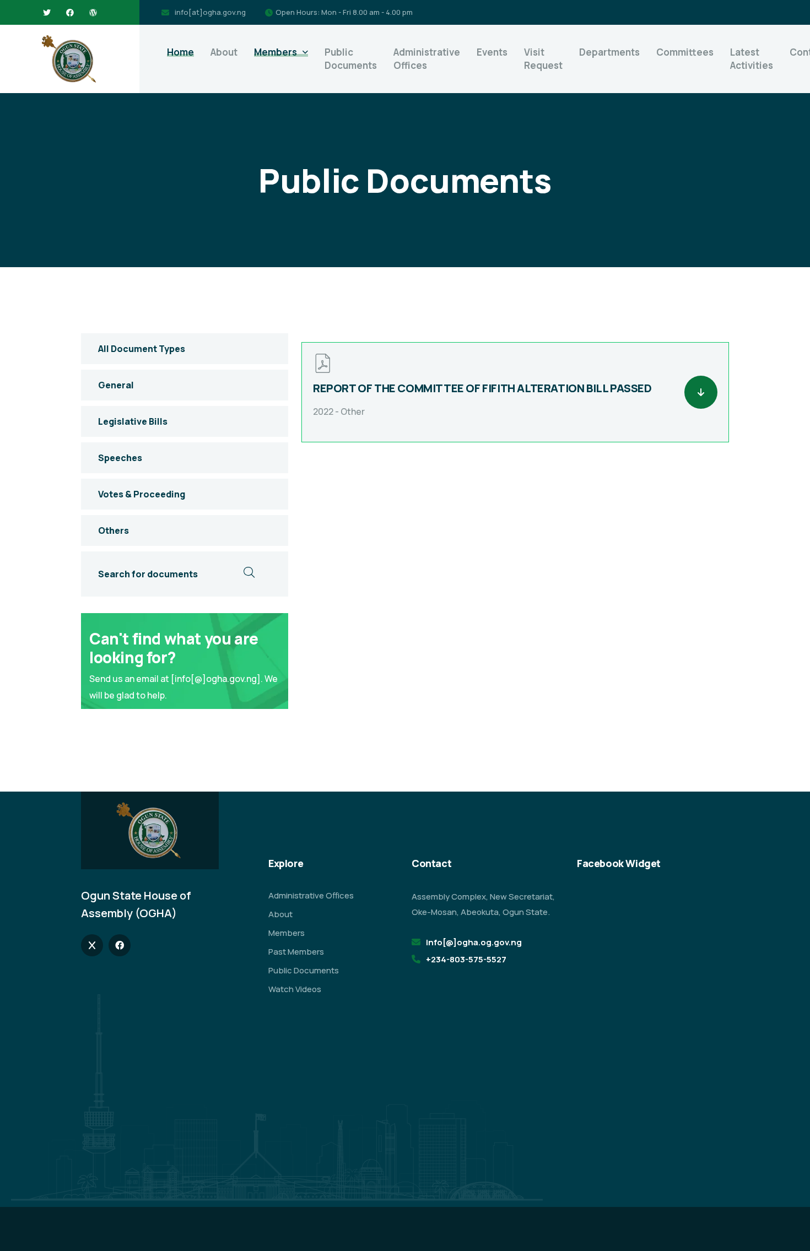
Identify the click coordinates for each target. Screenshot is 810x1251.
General (116, 385)
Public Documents (351, 59)
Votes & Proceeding (141, 494)
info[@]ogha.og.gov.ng (474, 942)
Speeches (120, 458)
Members (275, 52)
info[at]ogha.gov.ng (210, 12)
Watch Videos (294, 989)
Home (180, 52)
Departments (609, 52)
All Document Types (141, 349)
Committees (685, 52)
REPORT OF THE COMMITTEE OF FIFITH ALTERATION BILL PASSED (482, 388)
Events (492, 52)
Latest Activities (751, 59)
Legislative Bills (133, 421)
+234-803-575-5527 (466, 959)
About (223, 52)
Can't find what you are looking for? (173, 648)
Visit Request (543, 59)
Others (113, 530)
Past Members (296, 951)
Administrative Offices (426, 59)
